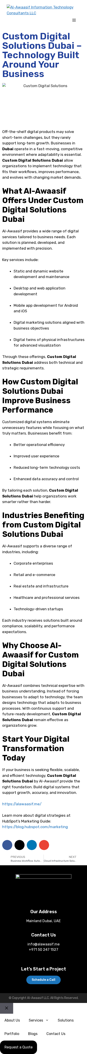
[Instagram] (53, 897)
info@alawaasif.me (43, 944)
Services (36, 1020)
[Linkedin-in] (43, 897)
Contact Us (55, 1034)
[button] (7, 845)
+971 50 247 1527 (43, 949)
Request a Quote (18, 1047)
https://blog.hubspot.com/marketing (35, 827)
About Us (12, 1020)
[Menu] (74, 20)
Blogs (32, 1034)
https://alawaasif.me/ (21, 804)
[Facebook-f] (34, 897)
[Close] (6, 1008)
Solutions (66, 1020)
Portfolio (11, 1034)
